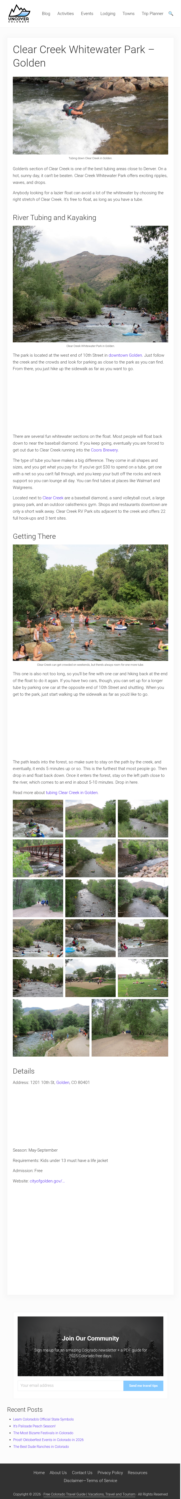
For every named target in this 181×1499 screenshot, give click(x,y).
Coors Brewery (104, 450)
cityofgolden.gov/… (47, 1181)
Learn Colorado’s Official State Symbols (43, 1419)
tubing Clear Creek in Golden (72, 792)
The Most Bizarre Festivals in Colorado (43, 1433)
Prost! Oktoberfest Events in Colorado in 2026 (48, 1440)
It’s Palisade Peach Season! (34, 1426)
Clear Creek (53, 497)
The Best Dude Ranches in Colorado (41, 1447)
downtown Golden (125, 355)
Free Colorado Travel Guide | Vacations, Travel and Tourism (89, 1494)
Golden (62, 1082)
